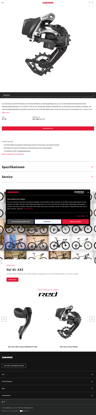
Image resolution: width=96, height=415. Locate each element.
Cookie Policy (28, 209)
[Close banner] (88, 192)
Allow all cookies (75, 221)
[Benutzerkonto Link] (92, 3)
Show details (81, 216)
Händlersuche (48, 128)
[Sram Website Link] (48, 3)
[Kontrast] (21, 411)
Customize (46, 221)
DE (4, 401)
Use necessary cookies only (21, 221)
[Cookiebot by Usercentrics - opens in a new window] (76, 192)
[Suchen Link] (89, 3)
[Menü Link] (3, 2)
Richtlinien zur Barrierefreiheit (10, 411)
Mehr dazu (12, 279)
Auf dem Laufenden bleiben (14, 365)
